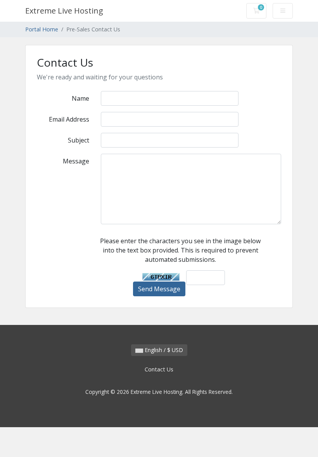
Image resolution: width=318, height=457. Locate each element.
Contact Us (159, 369)
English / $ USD (163, 350)
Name (80, 98)
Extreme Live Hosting (64, 10)
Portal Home (41, 29)
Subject (78, 140)
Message (76, 161)
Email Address (69, 119)
